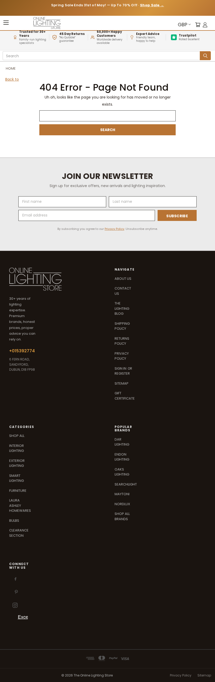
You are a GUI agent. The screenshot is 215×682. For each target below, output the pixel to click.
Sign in (121, 368)
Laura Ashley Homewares (20, 505)
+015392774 (22, 351)
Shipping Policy (122, 326)
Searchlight (126, 484)
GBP (182, 24)
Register (122, 373)
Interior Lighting (16, 448)
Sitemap (121, 383)
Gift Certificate (125, 396)
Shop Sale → (152, 5)
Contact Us (123, 291)
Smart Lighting (16, 478)
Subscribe (177, 216)
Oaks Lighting (122, 472)
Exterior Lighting (17, 463)
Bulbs (14, 520)
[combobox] (102, 55)
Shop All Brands (122, 516)
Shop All (16, 435)
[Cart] (197, 24)
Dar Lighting (122, 442)
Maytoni (122, 494)
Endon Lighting (122, 457)
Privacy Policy (114, 229)
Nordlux (122, 504)
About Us (123, 278)
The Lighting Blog (122, 308)
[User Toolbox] (205, 24)
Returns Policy (122, 341)
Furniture (17, 490)
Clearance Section (19, 533)
